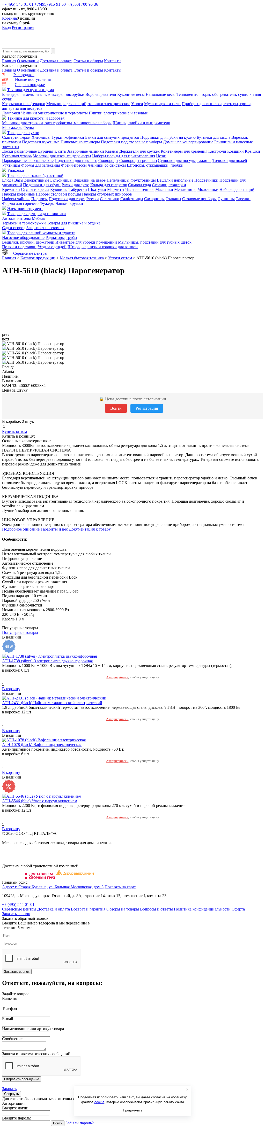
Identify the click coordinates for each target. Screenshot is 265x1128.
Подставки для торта (67, 199)
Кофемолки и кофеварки (23, 104)
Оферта (238, 909)
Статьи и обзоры (88, 61)
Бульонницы (61, 180)
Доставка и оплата (56, 61)
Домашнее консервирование (188, 142)
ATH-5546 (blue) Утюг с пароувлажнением (39, 801)
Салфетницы (131, 199)
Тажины (204, 160)
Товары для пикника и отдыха (73, 223)
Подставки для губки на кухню (168, 137)
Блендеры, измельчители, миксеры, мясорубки (43, 94)
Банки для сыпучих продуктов (112, 137)
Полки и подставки (19, 247)
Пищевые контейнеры (80, 142)
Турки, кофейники (67, 137)
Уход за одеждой (52, 247)
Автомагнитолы (16, 218)
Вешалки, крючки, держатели (28, 242)
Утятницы (11, 165)
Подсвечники (206, 180)
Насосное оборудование (23, 237)
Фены (29, 127)
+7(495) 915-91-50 (50, 4)
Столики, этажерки (169, 185)
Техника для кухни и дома (30, 90)
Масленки (164, 189)
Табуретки (78, 189)
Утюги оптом (120, 258)
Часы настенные (139, 189)
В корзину (11, 689)
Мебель (38, 218)
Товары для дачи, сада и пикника (36, 214)
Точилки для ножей (229, 160)
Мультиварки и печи (162, 104)
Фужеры (47, 203)
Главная (9, 61)
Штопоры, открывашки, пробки (155, 165)
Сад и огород (13, 227)
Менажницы (185, 189)
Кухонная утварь (17, 156)
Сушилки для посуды (177, 160)
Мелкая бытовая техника (82, 258)
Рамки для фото (75, 185)
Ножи (161, 156)
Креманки (11, 189)
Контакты (112, 61)
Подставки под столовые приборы (131, 142)
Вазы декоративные (31, 180)
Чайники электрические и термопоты (54, 113)
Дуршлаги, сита (52, 151)
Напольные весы (160, 94)
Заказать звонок (16, 914)
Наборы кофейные (18, 194)
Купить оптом (14, 431)
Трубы (71, 237)
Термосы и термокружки (24, 223)
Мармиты (115, 189)
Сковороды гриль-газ (138, 160)
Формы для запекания (40, 165)
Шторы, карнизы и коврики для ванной (103, 247)
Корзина (9, 18)
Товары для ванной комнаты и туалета (41, 233)
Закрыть (9, 1088)
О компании (28, 61)
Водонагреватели (100, 94)
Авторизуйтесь (117, 677)
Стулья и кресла (35, 189)
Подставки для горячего (76, 160)
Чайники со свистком (107, 165)
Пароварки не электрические (28, 160)
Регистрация (23, 27)
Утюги (137, 104)
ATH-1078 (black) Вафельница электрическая (42, 744)
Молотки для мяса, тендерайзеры (62, 156)
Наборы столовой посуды (58, 194)
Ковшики (235, 151)
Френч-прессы (74, 165)
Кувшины (59, 189)
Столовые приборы (199, 199)
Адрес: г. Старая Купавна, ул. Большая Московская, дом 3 (53, 887)
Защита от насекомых (45, 227)
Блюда (7, 180)
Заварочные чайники (85, 151)
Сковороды (108, 160)
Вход (6, 27)
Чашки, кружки (69, 203)
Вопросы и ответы (156, 909)
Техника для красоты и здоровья (35, 118)
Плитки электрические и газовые (118, 113)
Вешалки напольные (175, 180)
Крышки (252, 151)
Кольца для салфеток (108, 185)
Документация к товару (90, 529)
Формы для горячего (20, 203)
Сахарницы (154, 199)
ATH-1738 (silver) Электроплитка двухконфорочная (47, 661)
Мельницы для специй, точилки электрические (88, 104)
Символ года (139, 185)
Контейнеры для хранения (184, 151)
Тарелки (243, 199)
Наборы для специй (236, 189)
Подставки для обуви (42, 185)
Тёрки (25, 137)
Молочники (207, 189)
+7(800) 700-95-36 (82, 4)
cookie (99, 1101)
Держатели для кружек (139, 151)
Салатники (109, 199)
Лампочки (11, 113)
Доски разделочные (19, 151)
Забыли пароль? (79, 1123)
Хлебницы (41, 137)
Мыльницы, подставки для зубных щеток (155, 242)
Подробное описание (21, 529)
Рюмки (92, 199)
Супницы (226, 199)
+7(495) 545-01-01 (17, 4)
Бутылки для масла (213, 137)
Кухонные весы (131, 94)
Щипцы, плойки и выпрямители (141, 123)
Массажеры (12, 127)
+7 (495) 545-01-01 (18, 904)
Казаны (111, 151)
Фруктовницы (143, 180)
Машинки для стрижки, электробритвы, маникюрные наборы (57, 123)
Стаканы (173, 199)
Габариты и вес (54, 529)
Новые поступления (33, 79)
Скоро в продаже (30, 84)
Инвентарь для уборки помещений (86, 242)
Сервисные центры (30, 253)
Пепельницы (118, 180)
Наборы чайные (16, 199)
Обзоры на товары (122, 909)
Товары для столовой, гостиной (35, 175)
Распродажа (23, 75)
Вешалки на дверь (89, 180)
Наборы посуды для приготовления (123, 156)
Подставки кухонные (41, 142)
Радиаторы (55, 237)
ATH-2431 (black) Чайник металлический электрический (52, 703)
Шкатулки (97, 189)
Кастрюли (217, 151)
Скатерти (10, 137)
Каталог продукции (37, 258)
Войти (116, 408)
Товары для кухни (23, 132)
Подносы (39, 199)
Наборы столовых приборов (107, 194)
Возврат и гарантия (88, 909)
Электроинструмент (25, 208)
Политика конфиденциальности (202, 909)
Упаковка (15, 170)
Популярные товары (20, 632)
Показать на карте (120, 887)
